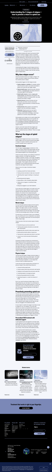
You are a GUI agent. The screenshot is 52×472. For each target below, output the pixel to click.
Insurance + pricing (6, 426)
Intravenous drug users (24, 118)
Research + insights (14, 430)
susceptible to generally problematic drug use (28, 121)
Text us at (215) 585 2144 (33, 1)
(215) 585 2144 (11, 449)
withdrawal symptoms (27, 111)
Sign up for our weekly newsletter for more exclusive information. (29, 347)
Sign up (36, 427)
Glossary (6, 434)
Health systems (15, 427)
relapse (26, 54)
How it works (7, 424)
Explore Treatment (42, 5)
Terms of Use (29, 469)
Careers (13, 431)
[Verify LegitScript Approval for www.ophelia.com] (26, 451)
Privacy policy (37, 452)
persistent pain (26, 90)
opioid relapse (26, 148)
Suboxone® (26, 335)
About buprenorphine (7, 430)
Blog (5, 435)
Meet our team (22, 425)
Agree (44, 467)
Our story (21, 424)
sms (9, 60)
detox (33, 60)
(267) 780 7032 (11, 451)
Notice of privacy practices (44, 452)
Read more (7, 394)
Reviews (6, 433)
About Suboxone (7, 428)
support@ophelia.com (12, 454)
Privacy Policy (22, 469)
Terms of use (32, 452)
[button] (13, 5)
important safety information (29, 337)
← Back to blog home (9, 63)
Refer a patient (15, 428)
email (11, 60)
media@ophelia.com (12, 457)
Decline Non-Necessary (43, 470)
